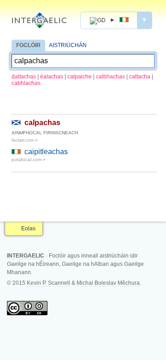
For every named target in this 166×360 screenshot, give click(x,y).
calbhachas (110, 76)
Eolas (28, 228)
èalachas (51, 76)
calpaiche (79, 76)
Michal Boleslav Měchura (108, 283)
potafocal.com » (29, 159)
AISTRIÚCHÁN (68, 45)
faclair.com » (25, 140)
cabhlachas (26, 83)
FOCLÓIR (28, 45)
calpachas (42, 122)
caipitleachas (46, 152)
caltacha (139, 76)
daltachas (24, 76)
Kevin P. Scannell (48, 283)
